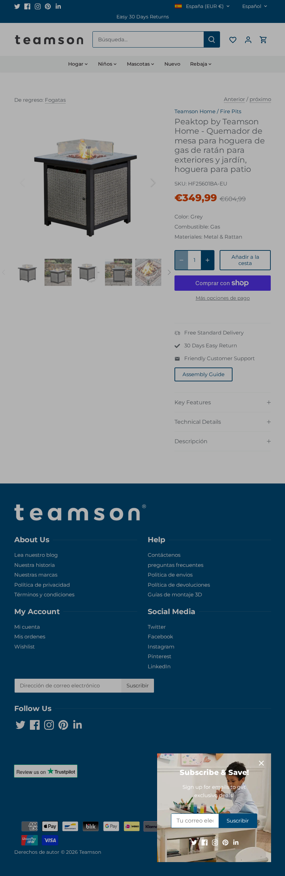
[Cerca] (261, 763)
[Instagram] (215, 842)
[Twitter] (194, 842)
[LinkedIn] (236, 842)
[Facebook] (204, 842)
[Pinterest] (225, 842)
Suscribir (238, 820)
